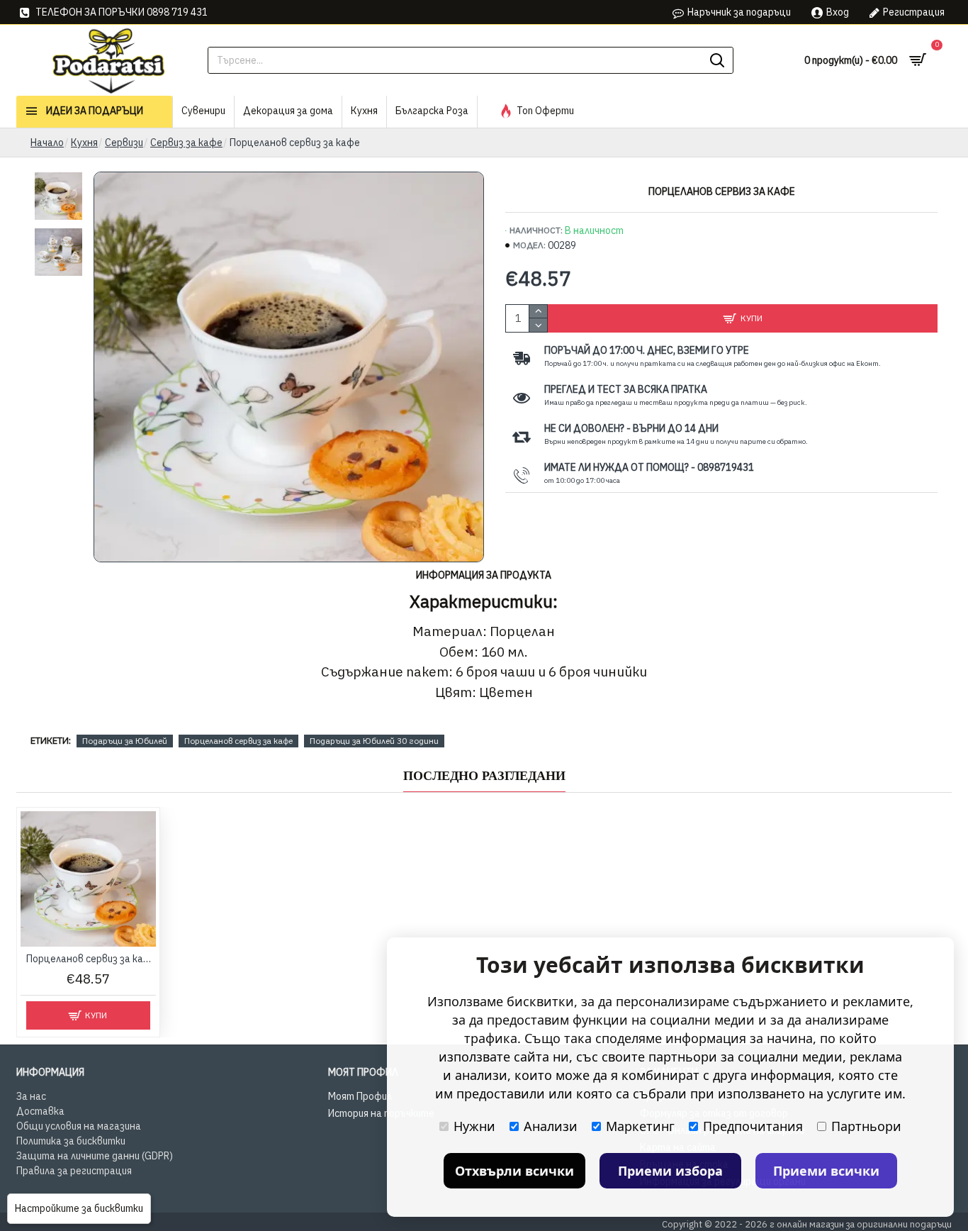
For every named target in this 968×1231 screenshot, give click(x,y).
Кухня (84, 142)
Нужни (474, 1126)
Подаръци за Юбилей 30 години (374, 740)
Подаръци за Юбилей (124, 740)
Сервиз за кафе (186, 142)
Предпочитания (753, 1126)
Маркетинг (640, 1126)
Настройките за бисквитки (79, 1208)
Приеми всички (826, 1170)
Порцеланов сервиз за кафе (238, 740)
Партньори (866, 1126)
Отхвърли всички (514, 1170)
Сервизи (124, 142)
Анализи (551, 1126)
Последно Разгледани (484, 776)
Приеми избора (670, 1170)
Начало (47, 142)
